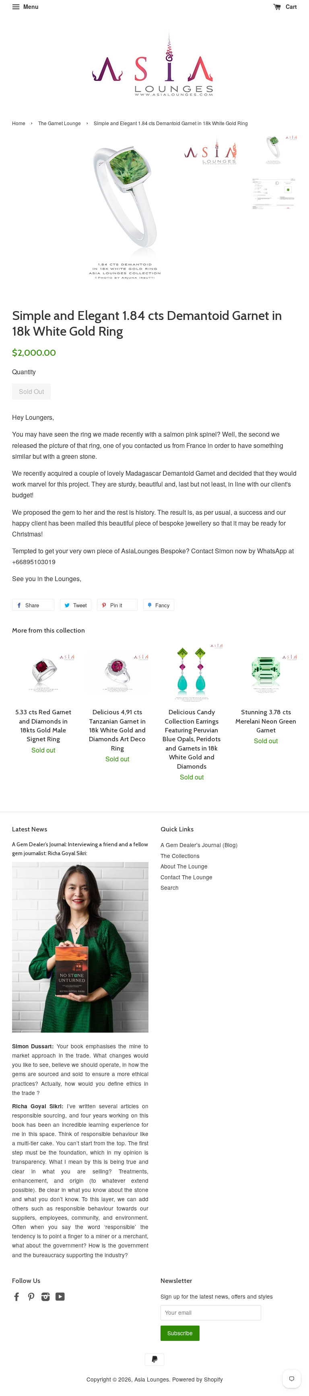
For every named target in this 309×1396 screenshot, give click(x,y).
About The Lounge (184, 866)
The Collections (180, 856)
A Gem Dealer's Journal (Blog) (199, 845)
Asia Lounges (151, 1379)
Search (170, 887)
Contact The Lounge (186, 877)
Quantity (24, 371)
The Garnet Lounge (59, 123)
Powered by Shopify (197, 1379)
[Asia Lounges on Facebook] (16, 1298)
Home (18, 123)
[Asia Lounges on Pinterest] (31, 1298)
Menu (30, 6)
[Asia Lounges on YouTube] (60, 1298)
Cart (290, 6)
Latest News (29, 829)
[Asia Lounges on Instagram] (45, 1298)
